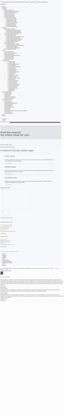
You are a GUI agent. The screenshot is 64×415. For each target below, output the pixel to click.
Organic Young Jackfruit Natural (13, 31)
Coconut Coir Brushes (9, 98)
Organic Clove (11, 90)
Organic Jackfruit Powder (12, 46)
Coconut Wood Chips (9, 106)
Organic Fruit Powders (9, 57)
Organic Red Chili (12, 76)
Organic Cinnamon (12, 81)
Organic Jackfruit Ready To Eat (11, 33)
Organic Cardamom (12, 82)
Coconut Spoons (8, 93)
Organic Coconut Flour (11, 18)
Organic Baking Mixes (11, 20)
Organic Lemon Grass (13, 85)
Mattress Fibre (7, 108)
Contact (4, 115)
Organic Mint (11, 74)
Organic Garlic (11, 62)
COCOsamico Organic (11, 25)
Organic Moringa (12, 72)
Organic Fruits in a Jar (9, 54)
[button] (3, 4)
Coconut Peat (7, 100)
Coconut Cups (7, 95)
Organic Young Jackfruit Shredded (14, 32)
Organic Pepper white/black (14, 66)
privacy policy (3, 187)
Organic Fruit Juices (8, 59)
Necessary (4, 287)
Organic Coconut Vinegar (12, 22)
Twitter (3, 120)
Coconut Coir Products (7, 262)
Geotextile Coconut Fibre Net (10, 103)
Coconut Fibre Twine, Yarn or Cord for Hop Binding (15, 110)
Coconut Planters (8, 105)
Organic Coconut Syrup (11, 21)
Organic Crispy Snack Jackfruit (13, 47)
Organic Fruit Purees (9, 56)
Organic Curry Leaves (13, 80)
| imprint (8, 187)
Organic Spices (5, 260)
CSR (3, 114)
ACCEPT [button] (7, 269)
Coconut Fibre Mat (8, 104)
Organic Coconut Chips (9, 16)
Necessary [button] (2, 286)
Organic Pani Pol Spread (11, 26)
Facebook (4, 118)
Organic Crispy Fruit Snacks (10, 52)
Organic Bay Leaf (12, 70)
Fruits (3, 50)
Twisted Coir (7, 109)
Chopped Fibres (7, 111)
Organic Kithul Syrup (11, 23)
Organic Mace (11, 89)
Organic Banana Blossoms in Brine (12, 55)
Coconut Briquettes (8, 101)
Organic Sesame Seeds (13, 71)
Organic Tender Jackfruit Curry (13, 37)
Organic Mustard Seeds (13, 64)
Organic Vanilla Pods (13, 88)
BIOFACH (4, 255)
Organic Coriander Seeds (14, 77)
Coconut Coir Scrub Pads (10, 96)
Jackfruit (4, 27)
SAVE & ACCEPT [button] (4, 298)
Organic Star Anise (12, 69)
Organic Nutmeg (12, 65)
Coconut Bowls (7, 94)
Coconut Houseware (6, 261)
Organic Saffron (11, 67)
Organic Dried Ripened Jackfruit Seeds (15, 45)
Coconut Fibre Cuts (8, 113)
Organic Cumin (11, 61)
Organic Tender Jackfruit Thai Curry (14, 39)
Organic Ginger (11, 79)
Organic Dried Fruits (8, 51)
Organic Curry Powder (13, 75)
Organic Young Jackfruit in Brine (13, 30)
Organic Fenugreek (12, 86)
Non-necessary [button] (3, 292)
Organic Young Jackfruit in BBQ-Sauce (15, 36)
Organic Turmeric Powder (14, 84)
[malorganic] (23, 1)
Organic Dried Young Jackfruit (13, 44)
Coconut (4, 256)
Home (3, 253)
